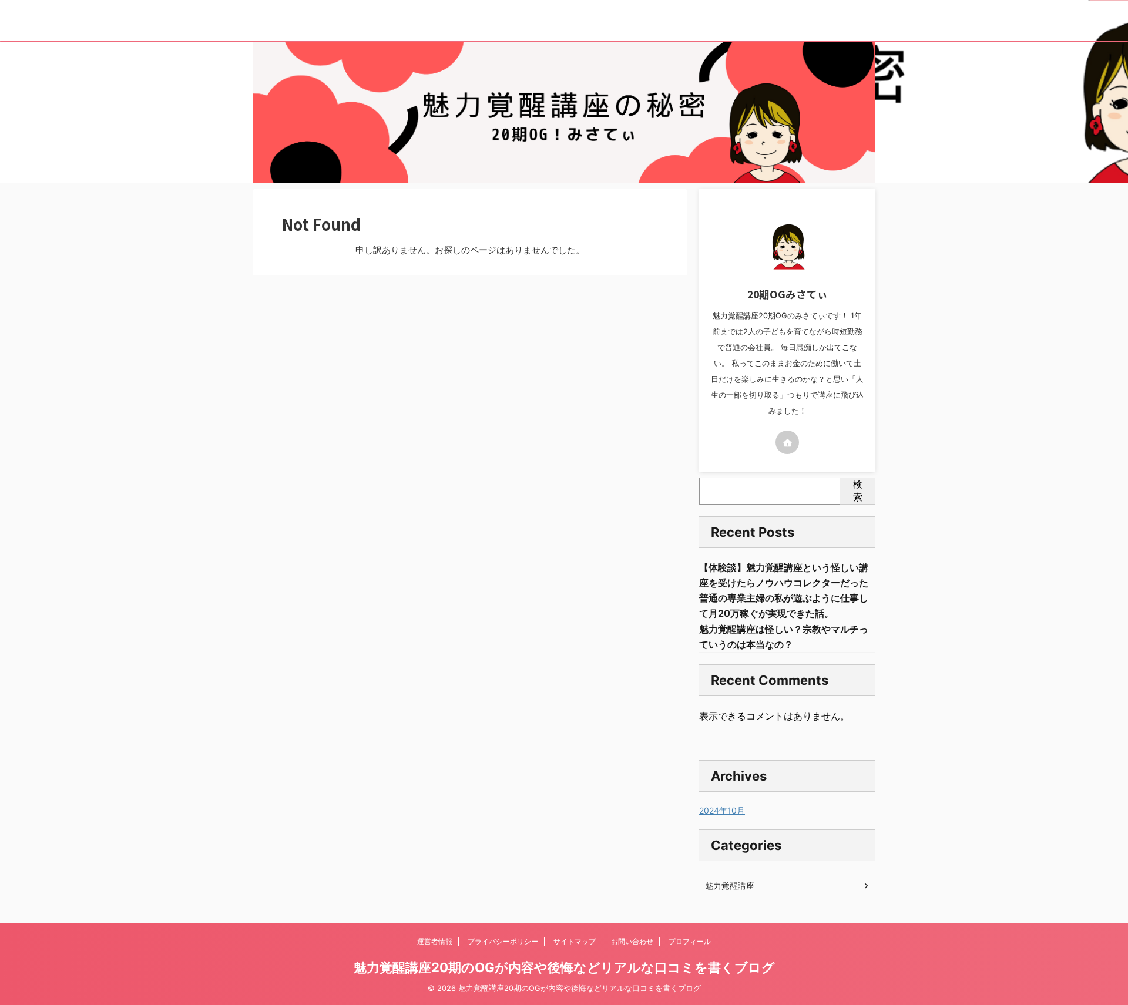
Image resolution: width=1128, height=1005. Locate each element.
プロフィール (690, 941)
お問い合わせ (632, 941)
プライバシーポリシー (503, 941)
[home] (787, 442)
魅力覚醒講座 (729, 885)
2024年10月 (722, 810)
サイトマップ (574, 941)
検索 (857, 490)
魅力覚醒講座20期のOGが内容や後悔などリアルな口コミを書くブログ (564, 967)
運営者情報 (434, 941)
